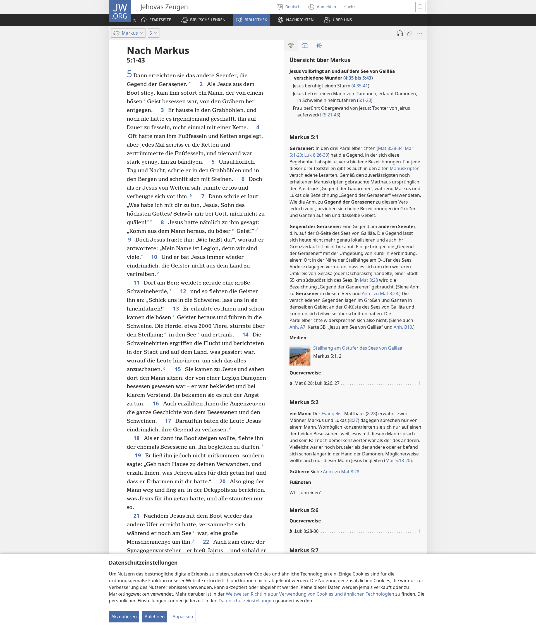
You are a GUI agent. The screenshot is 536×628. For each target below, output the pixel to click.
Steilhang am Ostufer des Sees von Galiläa (357, 348)
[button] (203, 20)
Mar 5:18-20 (398, 460)
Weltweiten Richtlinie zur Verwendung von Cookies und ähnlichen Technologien (310, 594)
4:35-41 (360, 86)
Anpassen (183, 616)
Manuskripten (405, 168)
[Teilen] (410, 33)
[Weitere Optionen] (420, 33)
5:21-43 (331, 115)
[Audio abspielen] (400, 33)
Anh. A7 (297, 327)
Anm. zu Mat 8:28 (380, 293)
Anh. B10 (403, 327)
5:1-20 (364, 100)
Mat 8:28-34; (391, 148)
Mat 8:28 (369, 280)
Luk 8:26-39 (315, 155)
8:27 (353, 420)
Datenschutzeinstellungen (246, 601)
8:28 (371, 413)
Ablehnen (155, 616)
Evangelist (332, 413)
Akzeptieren (124, 616)
